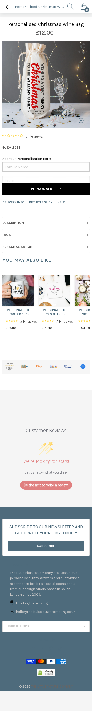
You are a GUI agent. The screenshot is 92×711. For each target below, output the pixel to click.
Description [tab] (13, 223)
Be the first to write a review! (46, 485)
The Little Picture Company (52, 686)
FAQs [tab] (6, 235)
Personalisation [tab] (17, 247)
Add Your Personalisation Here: (26, 159)
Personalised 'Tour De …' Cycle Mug (18, 312)
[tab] (46, 626)
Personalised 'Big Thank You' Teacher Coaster (54, 312)
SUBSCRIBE (46, 546)
